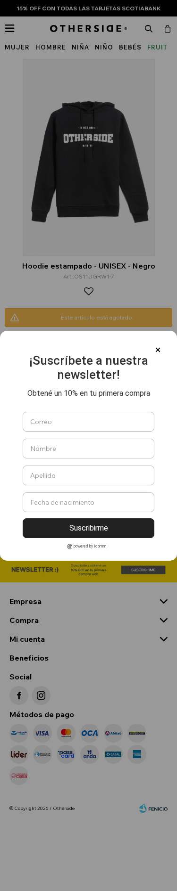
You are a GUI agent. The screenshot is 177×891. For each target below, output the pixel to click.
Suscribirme (88, 527)
